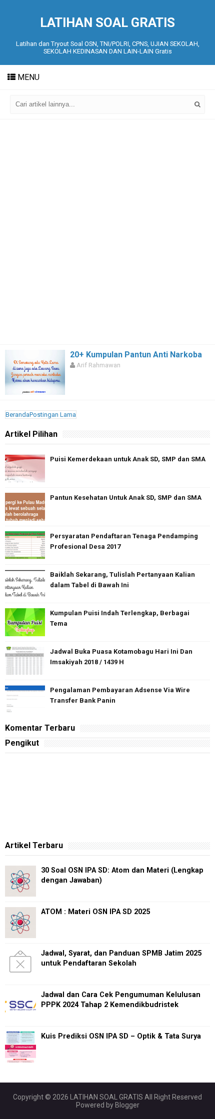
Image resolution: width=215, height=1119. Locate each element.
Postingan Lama (53, 414)
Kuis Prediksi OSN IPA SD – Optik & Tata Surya (121, 1036)
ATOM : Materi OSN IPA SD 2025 (95, 912)
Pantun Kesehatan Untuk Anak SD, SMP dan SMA (126, 497)
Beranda (18, 414)
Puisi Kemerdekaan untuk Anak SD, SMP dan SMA (128, 459)
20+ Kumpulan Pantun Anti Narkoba (136, 354)
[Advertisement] (107, 231)
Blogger (127, 1105)
